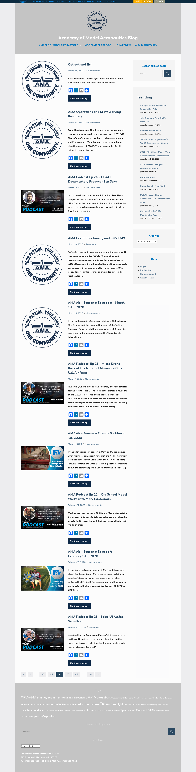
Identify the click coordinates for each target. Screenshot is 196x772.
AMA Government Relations (120, 698)
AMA (92, 697)
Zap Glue (48, 716)
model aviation (32, 710)
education (84, 704)
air (72, 698)
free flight (117, 704)
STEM (151, 710)
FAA (96, 704)
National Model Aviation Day (74, 711)
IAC (133, 704)
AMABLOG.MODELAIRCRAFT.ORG (58, 45)
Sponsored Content (134, 710)
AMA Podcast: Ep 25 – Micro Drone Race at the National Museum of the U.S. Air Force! (95, 368)
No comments (93, 70)
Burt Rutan (160, 698)
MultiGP (48, 711)
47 (68, 674)
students (160, 710)
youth (38, 716)
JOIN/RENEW (123, 45)
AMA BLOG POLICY (146, 45)
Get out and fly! (80, 64)
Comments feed (148, 274)
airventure (80, 697)
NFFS (94, 711)
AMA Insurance (147, 177)
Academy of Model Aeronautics (36, 753)
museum (54, 711)
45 (51, 674)
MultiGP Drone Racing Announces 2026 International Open (155, 199)
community (31, 704)
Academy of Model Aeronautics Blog (98, 38)
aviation (152, 698)
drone (61, 704)
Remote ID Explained (150, 130)
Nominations (101, 711)
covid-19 (53, 704)
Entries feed (146, 270)
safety (117, 710)
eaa (74, 704)
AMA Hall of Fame (141, 698)
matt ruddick (141, 705)
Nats (89, 710)
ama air (102, 697)
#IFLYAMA (28, 697)
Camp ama (169, 698)
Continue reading (78, 98)
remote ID (109, 711)
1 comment (91, 244)
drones (68, 705)
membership (152, 705)
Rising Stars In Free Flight (152, 186)
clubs (23, 704)
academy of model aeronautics (54, 697)
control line (43, 704)
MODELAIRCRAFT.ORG (98, 45)
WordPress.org (147, 277)
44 (43, 674)
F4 (92, 705)
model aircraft (163, 705)
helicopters (127, 705)
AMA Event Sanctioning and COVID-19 (96, 238)
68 (90, 674)
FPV (108, 704)
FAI (102, 703)
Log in (143, 266)
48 (76, 674)
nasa (60, 710)
